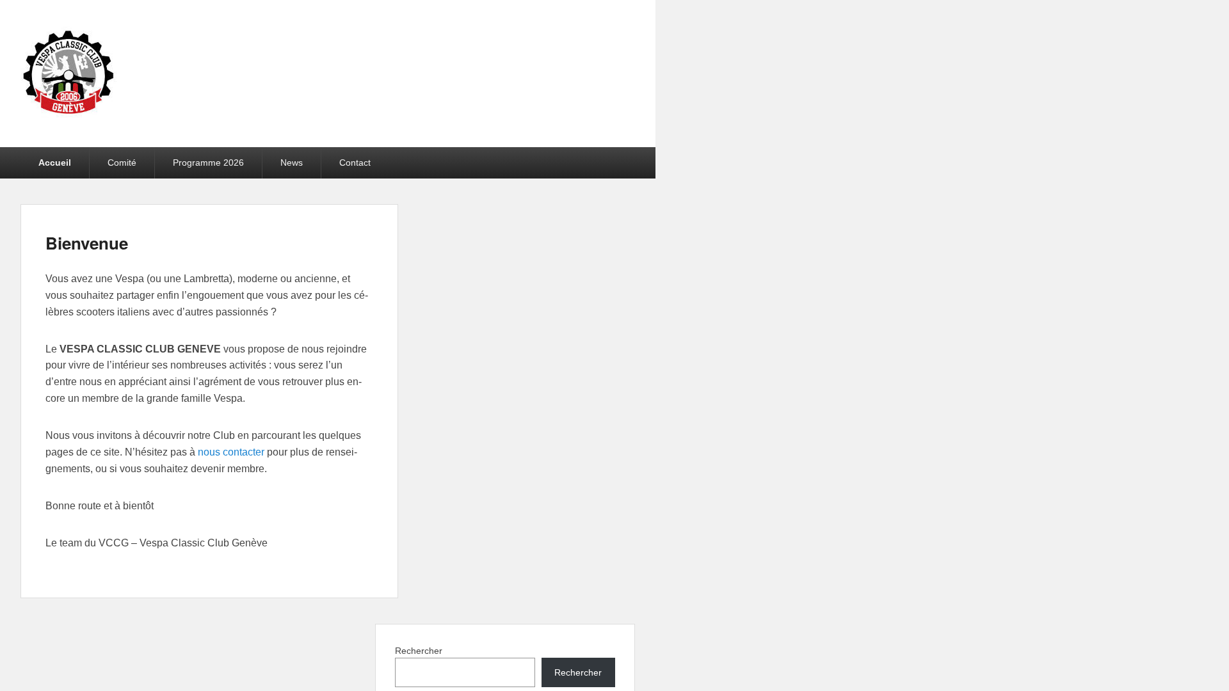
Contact (355, 162)
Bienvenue (86, 243)
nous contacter (231, 452)
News (291, 162)
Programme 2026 (208, 162)
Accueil (54, 162)
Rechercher (418, 651)
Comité (122, 162)
